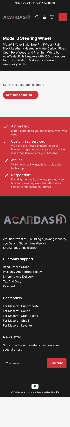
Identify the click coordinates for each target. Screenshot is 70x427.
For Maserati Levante (17, 325)
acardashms (27, 392)
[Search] (37, 17)
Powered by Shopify (48, 392)
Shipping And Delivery (18, 276)
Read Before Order (16, 267)
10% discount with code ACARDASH (35, 3)
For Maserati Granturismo (20, 316)
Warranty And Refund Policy (22, 272)
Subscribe (56, 363)
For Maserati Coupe (16, 311)
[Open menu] (63, 17)
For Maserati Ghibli (16, 320)
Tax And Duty (12, 281)
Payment (9, 286)
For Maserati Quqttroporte (21, 306)
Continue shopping (19, 94)
